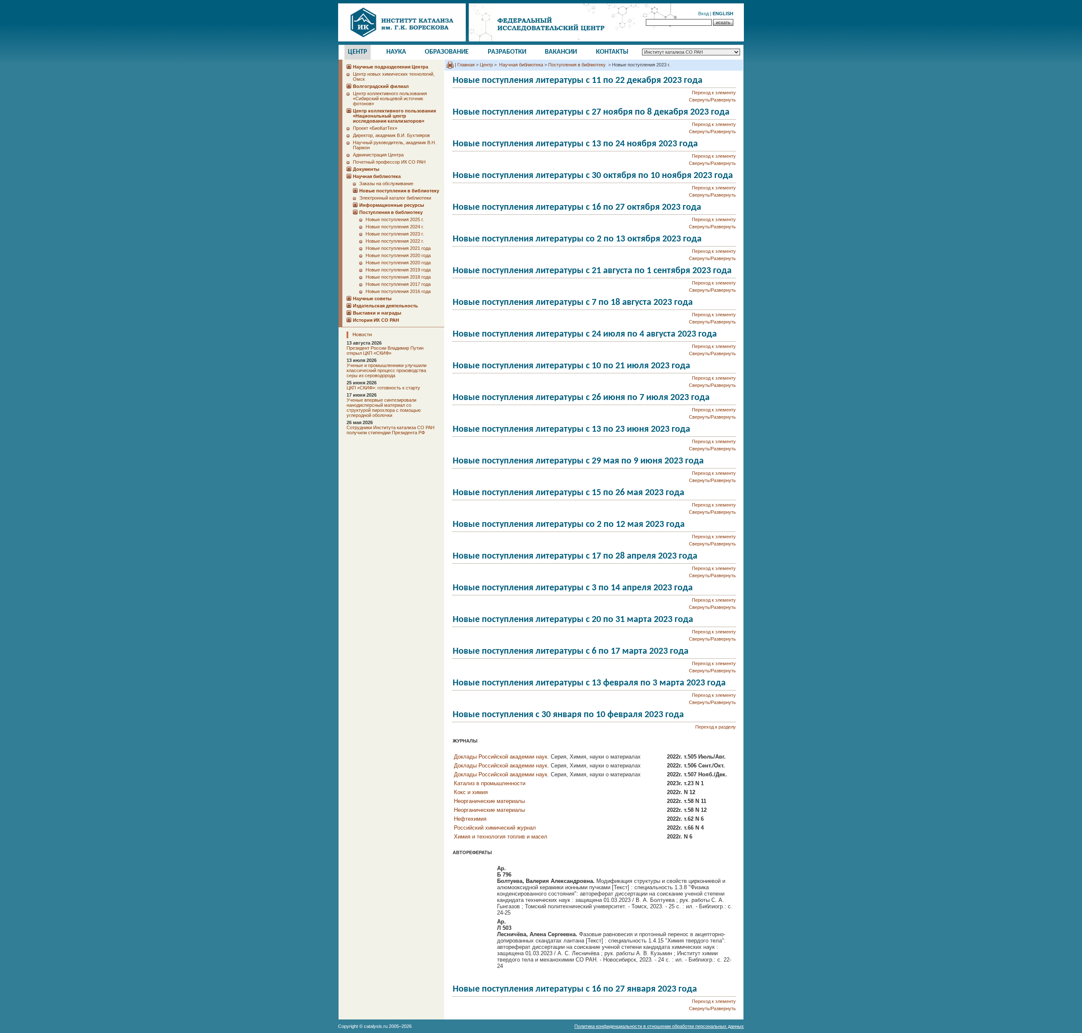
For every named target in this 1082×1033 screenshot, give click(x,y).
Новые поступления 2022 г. (395, 241)
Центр (357, 52)
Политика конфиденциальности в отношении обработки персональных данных (659, 1026)
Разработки (507, 52)
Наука (396, 52)
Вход (703, 13)
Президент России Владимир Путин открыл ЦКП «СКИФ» (385, 350)
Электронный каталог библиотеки (395, 197)
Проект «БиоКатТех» (375, 128)
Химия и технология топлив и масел (500, 836)
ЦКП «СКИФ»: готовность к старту (383, 387)
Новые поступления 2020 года (398, 255)
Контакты (612, 52)
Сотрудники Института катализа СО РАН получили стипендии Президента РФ (390, 430)
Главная (466, 64)
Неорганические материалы (489, 801)
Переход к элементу (714, 92)
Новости (362, 334)
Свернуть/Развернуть (712, 99)
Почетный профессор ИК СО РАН (389, 161)
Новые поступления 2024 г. (395, 226)
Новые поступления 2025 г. (395, 219)
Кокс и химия (471, 792)
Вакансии (561, 52)
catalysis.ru (376, 1026)
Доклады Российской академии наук (500, 757)
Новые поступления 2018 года (398, 276)
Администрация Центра (378, 154)
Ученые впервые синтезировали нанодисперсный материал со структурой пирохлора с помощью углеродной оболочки (384, 407)
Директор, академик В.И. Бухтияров (391, 135)
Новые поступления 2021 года (398, 248)
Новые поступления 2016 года (398, 291)
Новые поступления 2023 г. (395, 233)
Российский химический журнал (495, 828)
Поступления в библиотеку (577, 64)
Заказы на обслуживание (386, 183)
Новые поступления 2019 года (398, 269)
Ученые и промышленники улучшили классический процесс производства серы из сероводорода (386, 370)
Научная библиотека (520, 64)
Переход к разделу (715, 726)
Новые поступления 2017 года (398, 284)
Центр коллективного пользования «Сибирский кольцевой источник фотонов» (390, 98)
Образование (447, 52)
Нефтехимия (470, 819)
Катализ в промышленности (489, 783)
